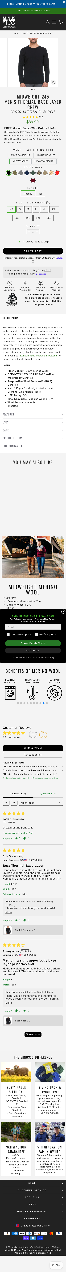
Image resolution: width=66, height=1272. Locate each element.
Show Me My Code (33, 643)
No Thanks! (33, 650)
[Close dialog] (63, 611)
